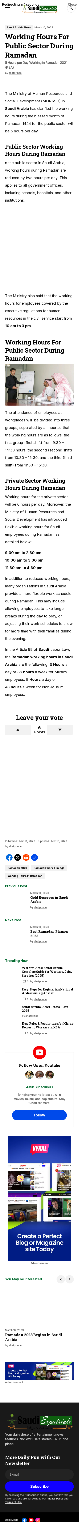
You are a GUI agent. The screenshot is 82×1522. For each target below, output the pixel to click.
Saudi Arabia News (19, 27)
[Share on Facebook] (9, 857)
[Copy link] (34, 857)
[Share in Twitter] (17, 857)
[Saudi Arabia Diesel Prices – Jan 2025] (12, 1011)
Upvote (18, 730)
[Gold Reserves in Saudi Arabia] (17, 903)
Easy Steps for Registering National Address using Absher (47, 991)
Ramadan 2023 (17, 868)
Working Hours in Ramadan (25, 875)
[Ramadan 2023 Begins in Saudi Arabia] (39, 1306)
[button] (7, 8)
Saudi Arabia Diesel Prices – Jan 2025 (45, 1009)
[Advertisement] (41, 248)
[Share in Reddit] (26, 857)
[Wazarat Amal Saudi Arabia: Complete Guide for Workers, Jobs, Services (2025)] (12, 972)
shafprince (40, 981)
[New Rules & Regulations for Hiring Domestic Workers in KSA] (12, 1028)
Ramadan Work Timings (49, 868)
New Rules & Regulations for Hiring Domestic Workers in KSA (47, 1025)
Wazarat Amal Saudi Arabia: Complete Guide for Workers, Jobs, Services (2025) (47, 971)
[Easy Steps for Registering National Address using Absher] (12, 994)
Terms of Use (13, 1502)
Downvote (60, 730)
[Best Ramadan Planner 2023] (17, 937)
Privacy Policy (55, 1498)
